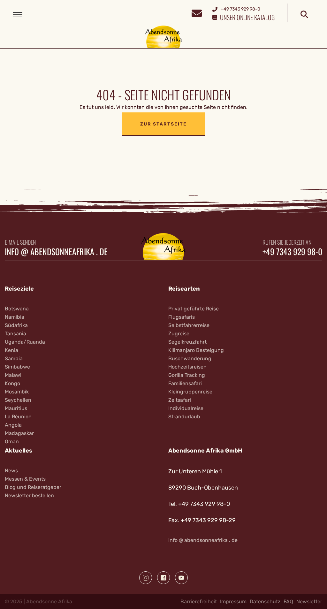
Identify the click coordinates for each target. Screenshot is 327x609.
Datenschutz (265, 601)
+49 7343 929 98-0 (292, 251)
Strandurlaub (184, 417)
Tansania (15, 334)
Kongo (12, 383)
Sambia (14, 358)
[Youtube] (181, 577)
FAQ (288, 601)
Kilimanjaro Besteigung (196, 350)
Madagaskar (19, 433)
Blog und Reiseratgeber (33, 487)
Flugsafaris (181, 317)
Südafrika (16, 325)
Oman (12, 441)
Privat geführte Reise (193, 309)
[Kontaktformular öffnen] (196, 13)
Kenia (11, 350)
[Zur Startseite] (163, 37)
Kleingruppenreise (190, 392)
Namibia (14, 317)
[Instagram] (145, 577)
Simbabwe (17, 367)
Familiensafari (185, 383)
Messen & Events (25, 479)
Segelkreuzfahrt (187, 342)
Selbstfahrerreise (188, 325)
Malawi (13, 375)
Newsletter (309, 601)
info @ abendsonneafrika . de (56, 251)
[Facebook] (163, 577)
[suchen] (304, 14)
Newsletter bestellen (29, 495)
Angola (13, 425)
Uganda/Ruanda (25, 342)
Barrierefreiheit (198, 601)
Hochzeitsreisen (187, 367)
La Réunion (18, 417)
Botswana (17, 309)
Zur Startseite (163, 124)
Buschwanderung (189, 358)
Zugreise (178, 334)
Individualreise (185, 408)
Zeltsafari (179, 400)
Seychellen (18, 400)
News (11, 471)
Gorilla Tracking (186, 375)
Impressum (233, 601)
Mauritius (16, 408)
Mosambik (17, 392)
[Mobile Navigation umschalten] (18, 14)
